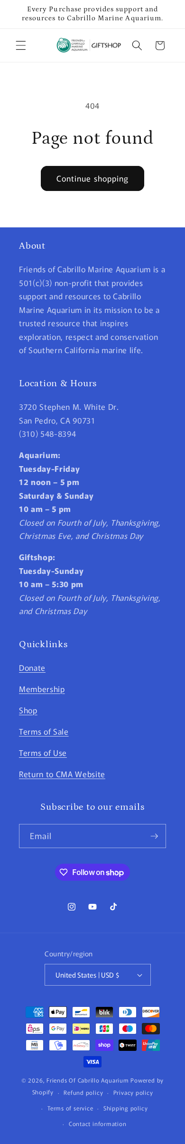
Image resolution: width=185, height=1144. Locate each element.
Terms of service (70, 1108)
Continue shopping (92, 178)
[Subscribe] (154, 836)
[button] (20, 45)
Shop (28, 710)
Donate (32, 667)
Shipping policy (125, 1108)
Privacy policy (133, 1092)
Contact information (98, 1123)
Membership (42, 688)
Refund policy (83, 1092)
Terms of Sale (44, 731)
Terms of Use (43, 752)
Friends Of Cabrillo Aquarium (87, 1080)
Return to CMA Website (62, 774)
